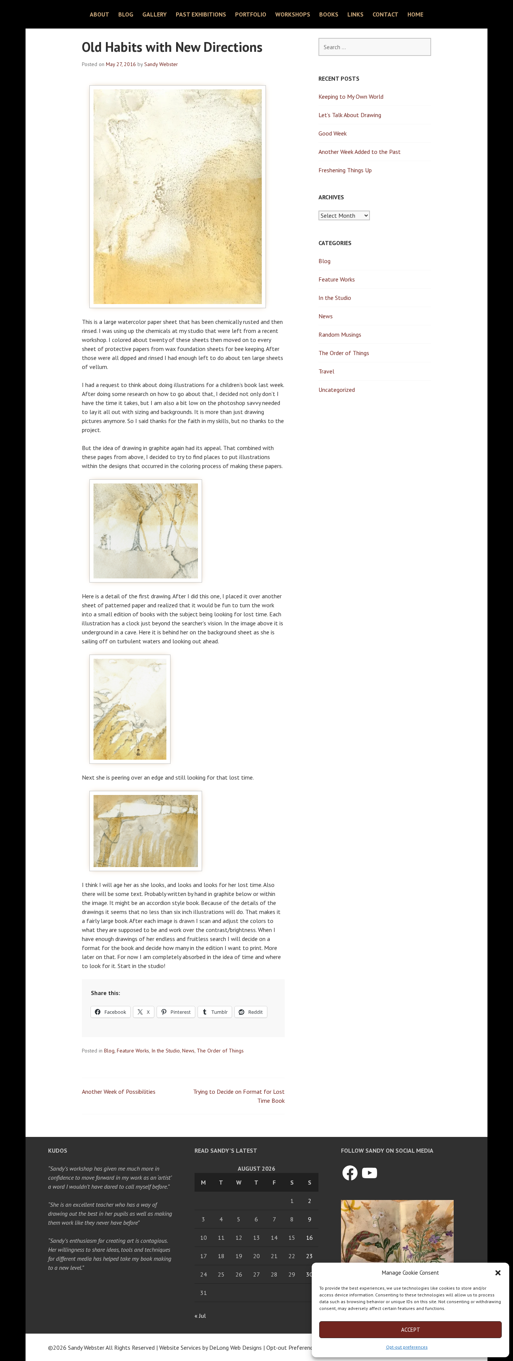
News (188, 1050)
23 (309, 1256)
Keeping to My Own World (350, 96)
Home (415, 14)
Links (355, 14)
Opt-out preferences (407, 1347)
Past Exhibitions (201, 14)
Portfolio (250, 14)
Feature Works (133, 1050)
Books (328, 14)
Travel (326, 371)
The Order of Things (220, 1050)
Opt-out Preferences (292, 1347)
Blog (125, 14)
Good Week (332, 133)
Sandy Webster (161, 64)
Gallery (154, 14)
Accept (410, 1329)
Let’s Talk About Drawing (349, 115)
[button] (498, 1273)
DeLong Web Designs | (237, 1347)
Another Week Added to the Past (359, 151)
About (99, 14)
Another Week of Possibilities (118, 1091)
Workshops (292, 14)
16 (309, 1237)
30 (309, 1274)
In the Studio (165, 1050)
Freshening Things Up (345, 170)
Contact (385, 14)
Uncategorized (336, 389)
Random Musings (339, 334)
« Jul (200, 1315)
